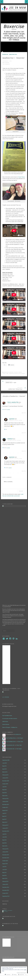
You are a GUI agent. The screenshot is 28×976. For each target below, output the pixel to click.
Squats (23, 373)
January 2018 (5, 801)
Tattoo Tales (20, 741)
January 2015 (5, 884)
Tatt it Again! (20, 738)
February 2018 (5, 798)
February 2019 (5, 774)
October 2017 (5, 807)
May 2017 (4, 816)
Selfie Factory (5, 721)
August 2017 (5, 810)
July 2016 (4, 834)
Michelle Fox (17, 373)
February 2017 (5, 825)
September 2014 (5, 896)
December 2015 (5, 854)
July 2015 (4, 866)
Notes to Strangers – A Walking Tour (9, 727)
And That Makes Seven (7, 715)
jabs (7, 373)
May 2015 (4, 872)
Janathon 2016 (13, 54)
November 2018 (5, 780)
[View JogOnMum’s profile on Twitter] (7, 639)
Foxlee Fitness (21, 177)
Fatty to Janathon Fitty (12, 402)
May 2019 (4, 766)
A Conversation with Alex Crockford (9, 718)
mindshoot (10, 438)
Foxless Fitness (18, 372)
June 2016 (4, 837)
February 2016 (5, 848)
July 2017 (4, 813)
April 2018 (4, 792)
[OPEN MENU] (1, 1)
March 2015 (4, 878)
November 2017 (5, 804)
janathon (11, 373)
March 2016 (4, 845)
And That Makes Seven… (11, 738)
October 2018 (5, 783)
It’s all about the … (18, 734)
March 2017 (4, 822)
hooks (4, 373)
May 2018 (4, 789)
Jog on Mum (5, 697)
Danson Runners (5, 724)
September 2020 (5, 760)
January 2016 (5, 851)
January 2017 (5, 828)
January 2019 (5, 777)
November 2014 (5, 890)
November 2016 (5, 831)
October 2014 (5, 893)
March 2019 (4, 772)
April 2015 (4, 875)
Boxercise (5, 54)
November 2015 (5, 857)
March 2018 (4, 795)
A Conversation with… (10, 745)
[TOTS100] (4, 911)
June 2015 (4, 869)
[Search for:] (8, 630)
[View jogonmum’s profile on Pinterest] (13, 639)
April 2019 (4, 769)
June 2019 (4, 763)
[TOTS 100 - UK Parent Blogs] (7, 910)
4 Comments (7, 64)
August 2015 (5, 863)
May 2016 (4, 840)
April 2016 (4, 842)
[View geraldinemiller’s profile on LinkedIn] (17, 639)
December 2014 (5, 887)
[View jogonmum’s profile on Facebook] (4, 639)
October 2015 (5, 860)
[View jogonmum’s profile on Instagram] (10, 639)
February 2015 (5, 881)
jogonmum (6, 62)
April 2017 (4, 819)
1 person (8, 409)
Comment (21, 491)
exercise (11, 372)
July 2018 (4, 786)
